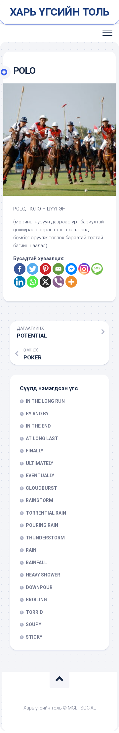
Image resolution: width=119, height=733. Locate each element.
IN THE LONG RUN (45, 401)
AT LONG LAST (42, 438)
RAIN (31, 550)
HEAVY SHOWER (43, 574)
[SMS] (97, 269)
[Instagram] (84, 269)
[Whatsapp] (32, 282)
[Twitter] (32, 269)
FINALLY (34, 450)
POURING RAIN (42, 525)
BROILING (36, 599)
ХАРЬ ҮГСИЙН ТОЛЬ (59, 12)
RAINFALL (36, 562)
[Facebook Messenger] (71, 269)
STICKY (34, 637)
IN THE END (38, 426)
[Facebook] (19, 269)
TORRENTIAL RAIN (46, 513)
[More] (71, 282)
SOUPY (33, 624)
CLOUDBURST (41, 488)
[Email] (58, 269)
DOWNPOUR (39, 587)
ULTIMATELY (39, 463)
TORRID (34, 612)
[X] (45, 282)
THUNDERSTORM (45, 537)
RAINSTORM (39, 500)
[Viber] (58, 282)
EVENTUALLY (40, 475)
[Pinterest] (45, 269)
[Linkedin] (19, 282)
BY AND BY (37, 413)
